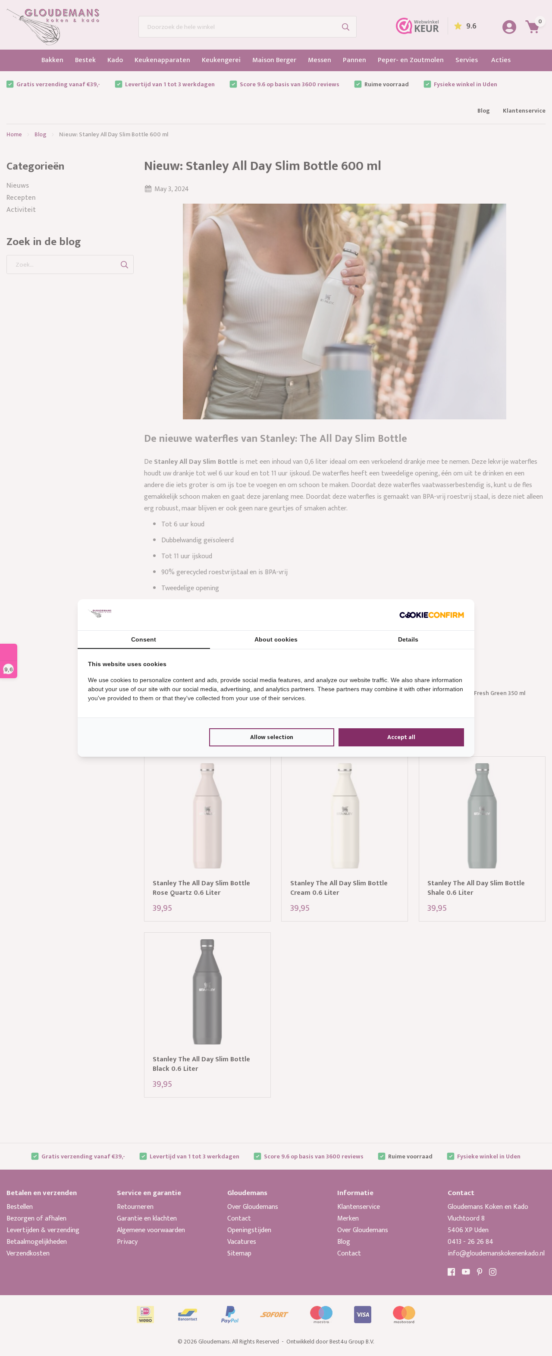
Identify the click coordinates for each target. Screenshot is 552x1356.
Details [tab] (408, 639)
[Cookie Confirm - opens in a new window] (431, 615)
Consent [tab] (143, 639)
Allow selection (271, 737)
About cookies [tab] (276, 639)
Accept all (401, 737)
